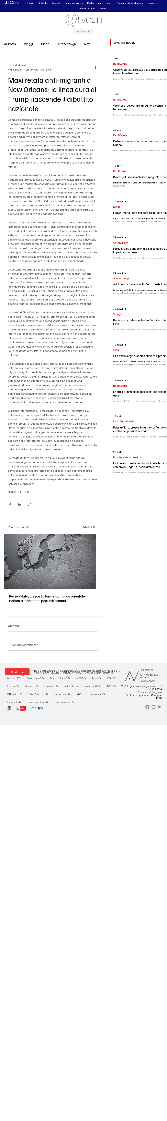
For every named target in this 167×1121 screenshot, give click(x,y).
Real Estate (120, 63)
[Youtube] (154, 707)
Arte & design (66, 44)
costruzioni (93, 686)
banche (15, 678)
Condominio (120, 242)
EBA (113, 678)
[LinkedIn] (160, 707)
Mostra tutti (90, 526)
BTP (113, 686)
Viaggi (28, 44)
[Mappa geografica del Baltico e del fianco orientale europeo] (53, 561)
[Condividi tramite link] (30, 505)
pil (80, 694)
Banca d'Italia (61, 678)
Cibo (116, 349)
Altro (87, 44)
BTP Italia (16, 694)
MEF (82, 678)
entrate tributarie (39, 702)
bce (97, 678)
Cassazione (36, 678)
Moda (45, 44)
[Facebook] (147, 707)
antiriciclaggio (65, 702)
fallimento (15, 702)
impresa (52, 686)
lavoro (14, 686)
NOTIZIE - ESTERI (18, 492)
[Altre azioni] (95, 67)
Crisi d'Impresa (39, 694)
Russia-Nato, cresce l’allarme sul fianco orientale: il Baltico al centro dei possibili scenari (48, 598)
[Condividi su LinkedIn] (20, 505)
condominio (98, 694)
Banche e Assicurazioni (127, 457)
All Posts (10, 44)
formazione (63, 694)
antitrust (72, 686)
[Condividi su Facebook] (10, 505)
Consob (32, 686)
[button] (30, 3)
